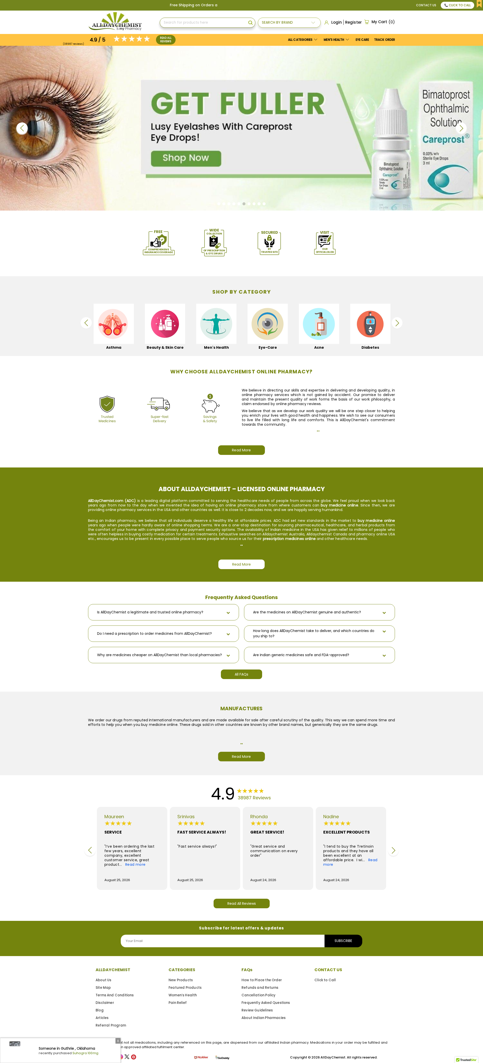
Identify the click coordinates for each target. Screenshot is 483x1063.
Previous (22, 128)
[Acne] (284, 324)
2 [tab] (225, 205)
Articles (102, 1017)
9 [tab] (260, 205)
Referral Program (111, 1025)
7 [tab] (250, 205)
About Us (103, 980)
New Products (181, 980)
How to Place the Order (262, 980)
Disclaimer (105, 1002)
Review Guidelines (257, 1010)
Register (353, 22)
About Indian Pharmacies (264, 1017)
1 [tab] (220, 205)
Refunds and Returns (260, 987)
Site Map (103, 987)
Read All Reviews (166, 39)
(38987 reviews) (73, 44)
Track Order (384, 39)
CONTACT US (328, 970)
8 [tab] (255, 205)
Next (461, 128)
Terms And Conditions (115, 995)
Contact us (426, 5)
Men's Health (334, 39)
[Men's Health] (181, 324)
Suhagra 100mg (85, 1053)
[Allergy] (386, 324)
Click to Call (325, 980)
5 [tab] (240, 205)
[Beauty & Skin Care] (130, 324)
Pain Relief (178, 1002)
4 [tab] (235, 205)
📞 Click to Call (457, 5)
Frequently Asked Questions (266, 1002)
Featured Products (185, 987)
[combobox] (207, 23)
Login (336, 22)
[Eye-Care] (232, 324)
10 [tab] (265, 205)
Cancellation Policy (258, 995)
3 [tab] (230, 205)
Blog (100, 1010)
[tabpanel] (241, 128)
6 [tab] (245, 205)
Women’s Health (183, 995)
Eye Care (362, 39)
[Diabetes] (335, 324)
